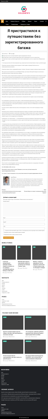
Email (4, 222)
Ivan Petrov (5, 53)
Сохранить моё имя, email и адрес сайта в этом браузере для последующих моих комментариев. (25, 230)
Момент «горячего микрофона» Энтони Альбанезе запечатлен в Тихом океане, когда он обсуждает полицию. (39, 264)
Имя (4, 217)
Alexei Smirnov (11, 336)
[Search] (46, 21)
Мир (24, 26)
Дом (7, 21)
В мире (23, 21)
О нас (3, 299)
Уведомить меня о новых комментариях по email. (14, 232)
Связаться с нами (5, 301)
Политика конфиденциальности (9, 305)
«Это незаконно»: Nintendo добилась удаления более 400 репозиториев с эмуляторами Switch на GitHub (35, 333)
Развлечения (14, 24)
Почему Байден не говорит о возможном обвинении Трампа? (35, 191)
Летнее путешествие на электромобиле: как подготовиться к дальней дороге (12, 357)
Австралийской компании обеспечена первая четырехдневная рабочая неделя (11, 191)
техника (42, 21)
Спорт (7, 24)
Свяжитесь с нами (25, 24)
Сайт (4, 226)
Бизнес (30, 21)
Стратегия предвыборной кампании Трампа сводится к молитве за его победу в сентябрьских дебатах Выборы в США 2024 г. (8, 266)
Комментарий (6, 201)
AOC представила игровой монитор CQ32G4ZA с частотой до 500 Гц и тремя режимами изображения (34, 357)
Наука (35, 21)
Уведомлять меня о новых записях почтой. (13, 234)
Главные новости (15, 21)
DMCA (3, 302)
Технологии (28, 317)
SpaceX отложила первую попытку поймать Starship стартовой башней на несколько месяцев (12, 333)
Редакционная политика (7, 304)
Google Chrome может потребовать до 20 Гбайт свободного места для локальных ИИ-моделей (19, 399)
